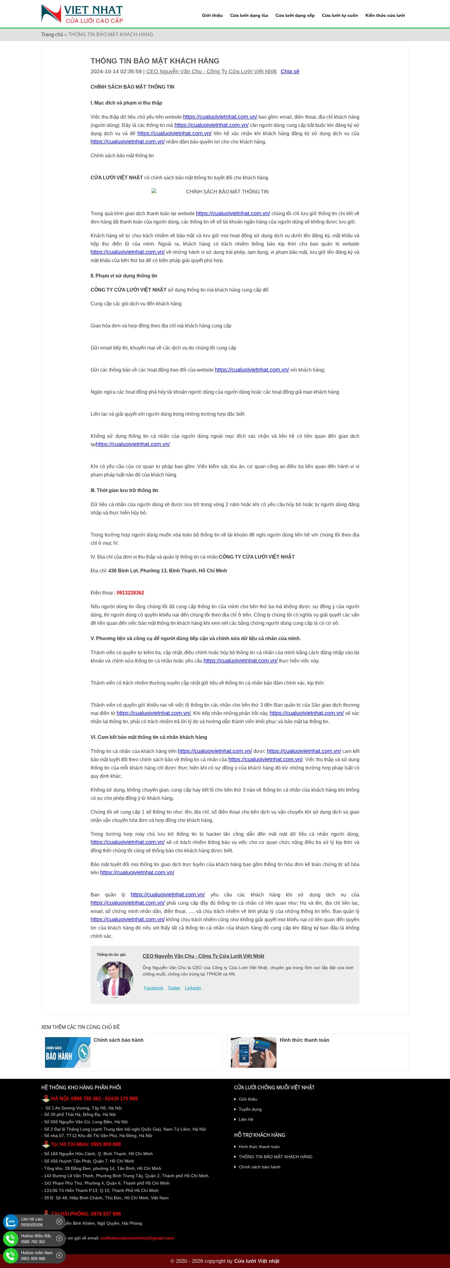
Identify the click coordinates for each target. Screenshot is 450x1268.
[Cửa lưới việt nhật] (83, 13)
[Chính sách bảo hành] (68, 1052)
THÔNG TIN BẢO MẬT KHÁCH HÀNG (276, 1156)
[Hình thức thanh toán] (253, 1052)
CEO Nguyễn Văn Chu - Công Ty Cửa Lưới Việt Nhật (211, 71)
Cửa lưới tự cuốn (340, 15)
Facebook (153, 987)
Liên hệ (246, 1119)
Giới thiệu (212, 15)
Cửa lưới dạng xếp (295, 15)
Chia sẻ (290, 71)
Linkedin (193, 987)
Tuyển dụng (250, 1109)
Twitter (174, 987)
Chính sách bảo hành (119, 1040)
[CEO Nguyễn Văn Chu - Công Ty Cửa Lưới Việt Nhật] (115, 979)
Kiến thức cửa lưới (385, 15)
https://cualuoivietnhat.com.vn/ (220, 117)
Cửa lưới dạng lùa (249, 15)
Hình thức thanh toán (304, 1040)
